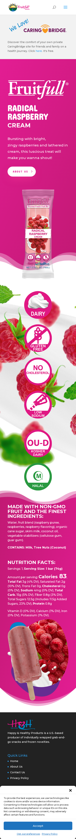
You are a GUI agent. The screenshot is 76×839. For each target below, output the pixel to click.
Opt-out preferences (28, 834)
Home (14, 761)
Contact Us (17, 772)
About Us (20, 171)
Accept (38, 826)
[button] (70, 790)
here (39, 51)
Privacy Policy (50, 834)
